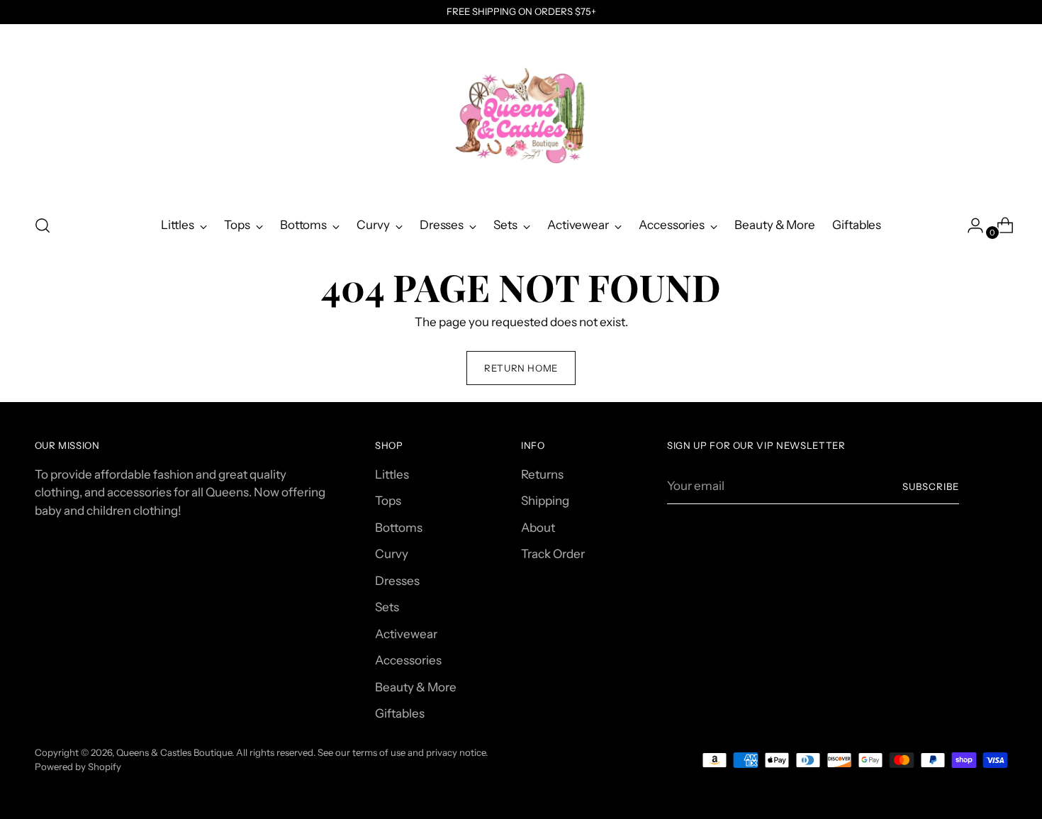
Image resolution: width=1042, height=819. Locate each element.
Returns (542, 474)
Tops (388, 501)
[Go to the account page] (970, 225)
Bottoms (398, 527)
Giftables (400, 713)
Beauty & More (415, 687)
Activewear (406, 634)
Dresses (397, 581)
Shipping (545, 501)
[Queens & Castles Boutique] (521, 114)
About (538, 527)
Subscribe (930, 486)
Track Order (553, 554)
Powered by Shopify (78, 766)
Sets (387, 607)
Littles (392, 474)
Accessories (408, 660)
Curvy (391, 554)
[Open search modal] (42, 225)
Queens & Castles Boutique (174, 752)
